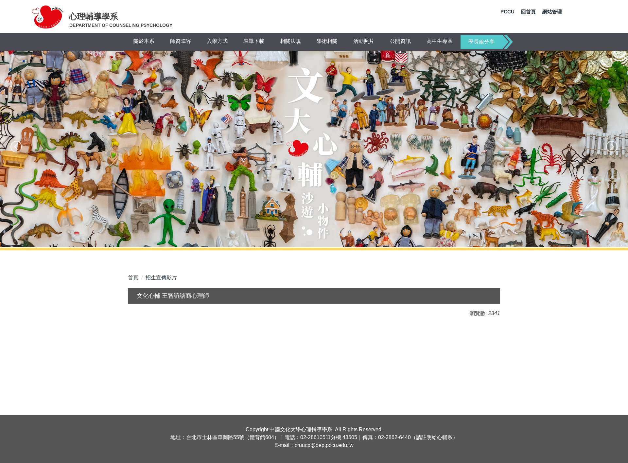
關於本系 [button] (143, 41)
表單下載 (253, 41)
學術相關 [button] (327, 41)
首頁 (133, 277)
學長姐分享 (481, 42)
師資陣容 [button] (180, 41)
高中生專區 (440, 41)
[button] (16, 146)
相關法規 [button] (290, 41)
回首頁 (528, 11)
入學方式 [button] (217, 41)
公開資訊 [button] (400, 41)
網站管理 (552, 11)
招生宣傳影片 (161, 277)
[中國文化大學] (47, 16)
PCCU (507, 11)
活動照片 (363, 41)
